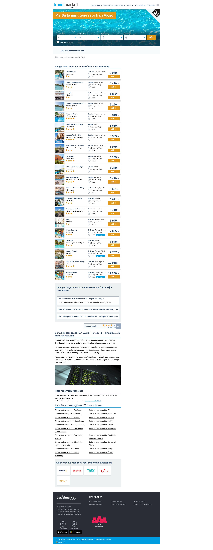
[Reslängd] (135, 37)
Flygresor (151, 5)
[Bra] (111, 325)
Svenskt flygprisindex (118, 504)
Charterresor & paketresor (113, 5)
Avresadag (105, 34)
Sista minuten (96, 5)
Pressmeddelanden (96, 504)
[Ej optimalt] (106, 325)
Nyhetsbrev (74, 528)
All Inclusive (129, 5)
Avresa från (61, 34)
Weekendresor (140, 5)
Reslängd (127, 34)
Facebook (63, 528)
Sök (151, 37)
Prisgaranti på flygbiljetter (142, 504)
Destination (81, 34)
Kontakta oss (99, 539)
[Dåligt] (103, 325)
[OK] (109, 325)
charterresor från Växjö (93, 401)
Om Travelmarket (95, 501)
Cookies (108, 539)
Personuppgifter (117, 501)
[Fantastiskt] (114, 325)
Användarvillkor (139, 501)
